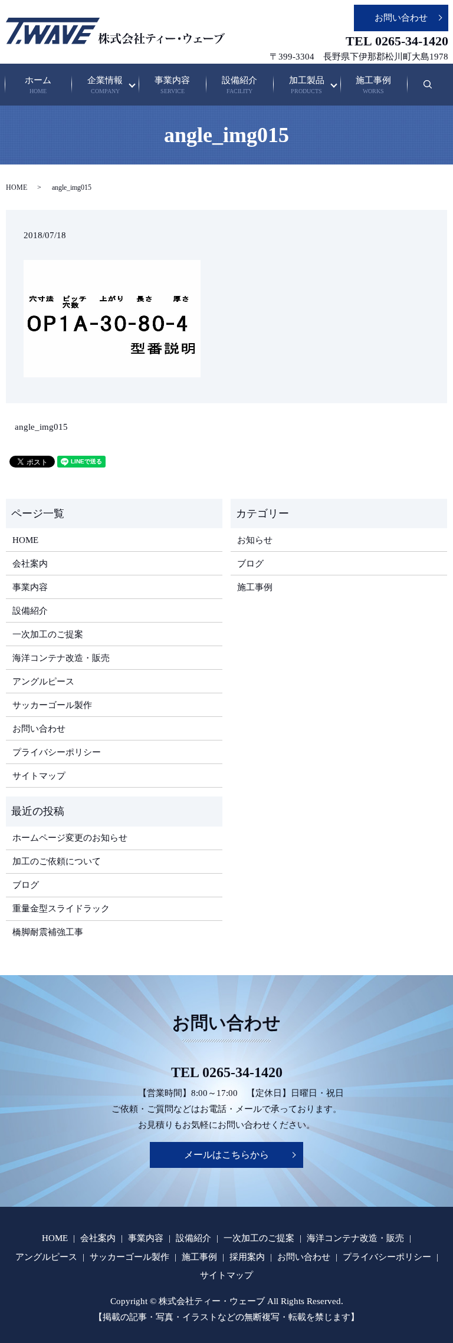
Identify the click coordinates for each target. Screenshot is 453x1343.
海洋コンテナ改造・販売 (61, 658)
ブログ (250, 563)
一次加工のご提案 (47, 634)
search (435, 90)
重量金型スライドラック (61, 908)
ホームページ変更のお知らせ (69, 837)
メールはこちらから (226, 1155)
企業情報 (105, 85)
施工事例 (373, 85)
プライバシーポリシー (56, 752)
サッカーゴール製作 (52, 705)
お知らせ (255, 540)
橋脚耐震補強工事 (47, 932)
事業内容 (172, 85)
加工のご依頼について (56, 861)
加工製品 (306, 85)
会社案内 (30, 563)
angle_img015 (41, 427)
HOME (16, 187)
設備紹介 (239, 85)
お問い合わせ (401, 17)
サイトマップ (38, 776)
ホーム (38, 85)
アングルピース (43, 681)
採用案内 (247, 1257)
